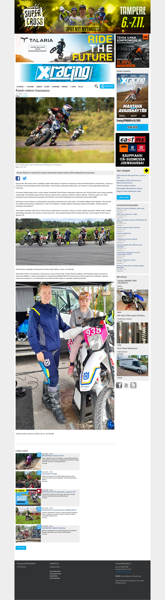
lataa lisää (20, 547)
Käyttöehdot (53, 576)
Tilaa (80, 87)
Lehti (73, 87)
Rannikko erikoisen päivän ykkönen (128, 227)
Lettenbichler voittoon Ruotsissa (53, 528)
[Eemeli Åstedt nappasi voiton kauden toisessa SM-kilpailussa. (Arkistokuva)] (65, 162)
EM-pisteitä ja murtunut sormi (53, 456)
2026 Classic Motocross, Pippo (127, 214)
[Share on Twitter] (24, 178)
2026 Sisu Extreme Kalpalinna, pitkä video (130, 208)
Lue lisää (45, 463)
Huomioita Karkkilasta (124, 233)
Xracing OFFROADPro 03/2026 (128, 120)
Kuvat (47, 87)
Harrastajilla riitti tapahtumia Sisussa (129, 188)
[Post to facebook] (18, 178)
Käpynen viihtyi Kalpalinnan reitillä (129, 191)
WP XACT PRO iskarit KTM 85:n (131, 316)
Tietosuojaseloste (55, 574)
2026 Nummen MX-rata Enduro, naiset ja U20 (58, 492)
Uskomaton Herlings (49, 474)
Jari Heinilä (24, 96)
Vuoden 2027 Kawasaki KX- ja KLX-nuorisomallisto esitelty (128, 253)
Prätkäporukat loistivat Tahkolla (127, 239)
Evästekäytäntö (55, 578)
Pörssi (64, 87)
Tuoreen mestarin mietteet (126, 186)
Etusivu (20, 87)
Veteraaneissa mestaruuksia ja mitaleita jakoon (59, 510)
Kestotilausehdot (55, 571)
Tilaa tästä (132, 127)
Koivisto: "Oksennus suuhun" (126, 260)
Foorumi (55, 87)
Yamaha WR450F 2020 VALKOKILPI (126, 282)
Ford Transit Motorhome (127, 348)
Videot (39, 87)
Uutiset (30, 87)
